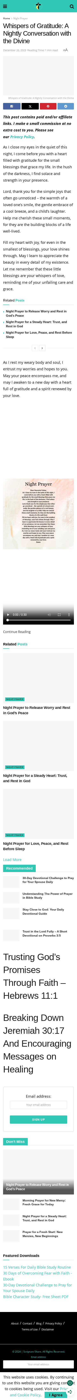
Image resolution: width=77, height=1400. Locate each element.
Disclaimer (47, 1329)
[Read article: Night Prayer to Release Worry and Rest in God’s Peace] (38, 678)
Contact (27, 1323)
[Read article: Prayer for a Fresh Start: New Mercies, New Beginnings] (11, 1236)
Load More (12, 859)
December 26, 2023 (14, 50)
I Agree (56, 1394)
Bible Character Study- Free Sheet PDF (35, 1296)
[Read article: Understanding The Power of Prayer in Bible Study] (11, 898)
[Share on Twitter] (30, 106)
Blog (38, 1323)
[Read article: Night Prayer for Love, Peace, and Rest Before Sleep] (38, 814)
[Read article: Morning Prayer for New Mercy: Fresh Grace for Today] (11, 1204)
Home (6, 18)
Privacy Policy (22, 136)
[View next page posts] (42, 348)
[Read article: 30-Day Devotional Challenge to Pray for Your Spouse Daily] (11, 882)
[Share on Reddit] (65, 106)
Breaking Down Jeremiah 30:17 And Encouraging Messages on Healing (37, 1043)
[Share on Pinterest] (48, 106)
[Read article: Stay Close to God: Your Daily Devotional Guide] (11, 913)
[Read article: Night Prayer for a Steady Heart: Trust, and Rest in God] (38, 746)
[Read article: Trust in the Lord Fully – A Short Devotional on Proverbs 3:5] (11, 935)
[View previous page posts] (35, 348)
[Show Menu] (5, 6)
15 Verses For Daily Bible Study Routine (37, 1267)
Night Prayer (20, 18)
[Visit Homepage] (38, 6)
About (15, 1323)
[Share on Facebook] (12, 106)
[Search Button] (72, 6)
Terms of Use (30, 1329)
